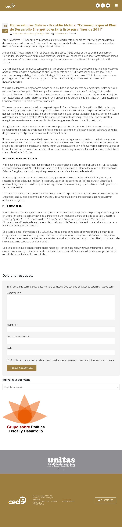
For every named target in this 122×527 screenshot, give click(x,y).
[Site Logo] (9, 5)
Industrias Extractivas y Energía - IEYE (31, 33)
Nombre (12, 324)
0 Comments (61, 33)
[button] (116, 5)
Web (9, 348)
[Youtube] (108, 5)
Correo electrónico (18, 336)
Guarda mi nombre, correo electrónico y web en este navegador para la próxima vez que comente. (62, 360)
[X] (103, 5)
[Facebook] (98, 5)
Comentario (14, 292)
